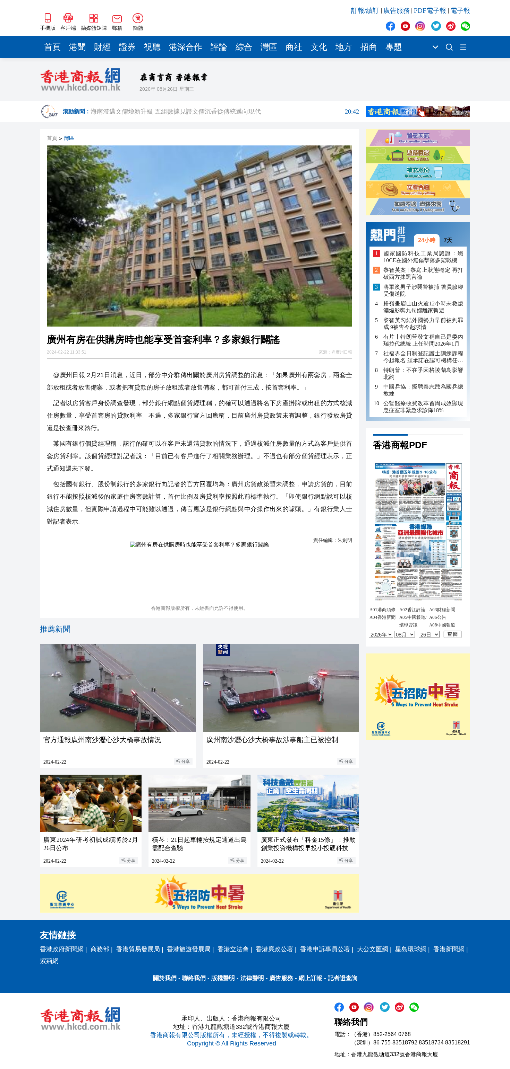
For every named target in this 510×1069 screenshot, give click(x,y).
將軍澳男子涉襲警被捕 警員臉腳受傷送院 (423, 290)
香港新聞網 (449, 949)
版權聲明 (223, 978)
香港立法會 (233, 949)
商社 (294, 47)
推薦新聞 (55, 629)
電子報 (460, 10)
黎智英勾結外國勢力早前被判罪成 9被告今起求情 (423, 323)
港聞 (77, 47)
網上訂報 (310, 978)
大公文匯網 (372, 949)
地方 (343, 47)
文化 (319, 47)
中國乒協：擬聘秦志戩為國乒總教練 (423, 390)
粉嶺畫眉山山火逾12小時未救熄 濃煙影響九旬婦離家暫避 (423, 306)
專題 (393, 47)
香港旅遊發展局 (189, 949)
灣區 (269, 47)
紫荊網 (49, 960)
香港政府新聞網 (62, 949)
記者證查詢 (342, 978)
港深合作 (185, 47)
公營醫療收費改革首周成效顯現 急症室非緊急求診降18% (423, 406)
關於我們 (165, 978)
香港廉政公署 (274, 949)
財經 (102, 47)
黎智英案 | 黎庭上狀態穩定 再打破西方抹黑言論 (423, 273)
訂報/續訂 (365, 10)
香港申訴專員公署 (325, 949)
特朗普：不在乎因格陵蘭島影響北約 (423, 373)
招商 (368, 47)
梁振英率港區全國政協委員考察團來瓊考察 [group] (225, 111)
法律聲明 (252, 978)
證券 (127, 47)
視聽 (152, 47)
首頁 (52, 47)
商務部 (100, 949)
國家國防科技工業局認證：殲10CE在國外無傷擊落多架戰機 (423, 256)
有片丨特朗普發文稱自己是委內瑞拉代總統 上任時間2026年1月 (423, 340)
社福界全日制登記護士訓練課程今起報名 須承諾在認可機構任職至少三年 (423, 357)
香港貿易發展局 (138, 949)
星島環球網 (410, 949)
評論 (219, 47)
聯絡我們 (194, 978)
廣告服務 (396, 10)
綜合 (244, 47)
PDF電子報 (430, 10)
